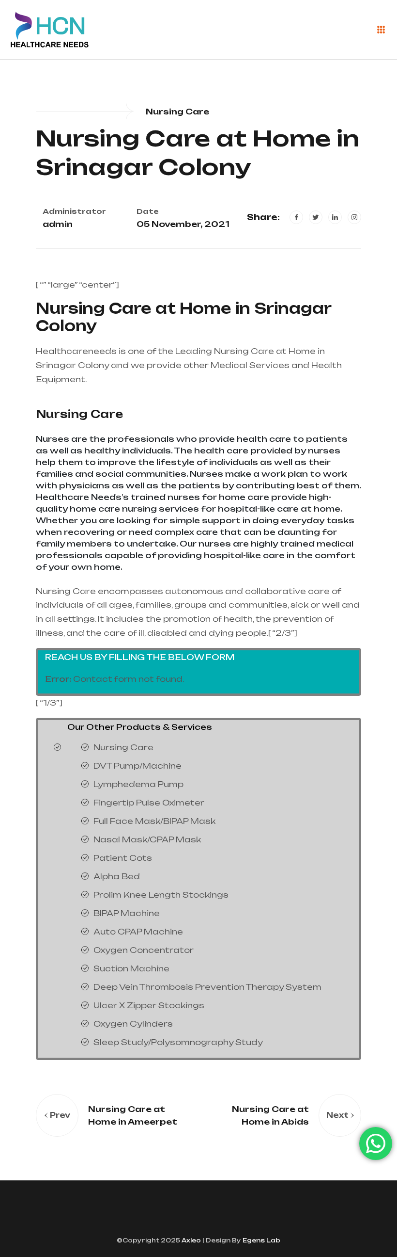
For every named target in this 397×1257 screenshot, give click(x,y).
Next (337, 1115)
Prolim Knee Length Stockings (161, 895)
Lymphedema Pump (138, 784)
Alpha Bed (116, 876)
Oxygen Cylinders (133, 1024)
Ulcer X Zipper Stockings (148, 1005)
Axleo (190, 1240)
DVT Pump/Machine (137, 766)
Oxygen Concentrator (143, 950)
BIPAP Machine (126, 913)
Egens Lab (260, 1240)
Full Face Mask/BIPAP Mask (154, 821)
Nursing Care (79, 413)
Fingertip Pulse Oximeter (148, 802)
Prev (60, 1115)
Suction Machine (131, 968)
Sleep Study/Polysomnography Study (178, 1042)
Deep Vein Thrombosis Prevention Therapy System (207, 987)
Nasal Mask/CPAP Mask (147, 839)
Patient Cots (122, 858)
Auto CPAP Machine (138, 931)
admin (58, 224)
